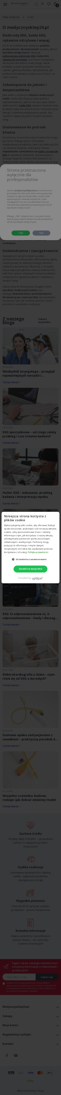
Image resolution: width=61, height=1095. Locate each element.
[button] (30, 559)
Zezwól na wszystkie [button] (30, 569)
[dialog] (30, 547)
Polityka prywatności (38, 552)
